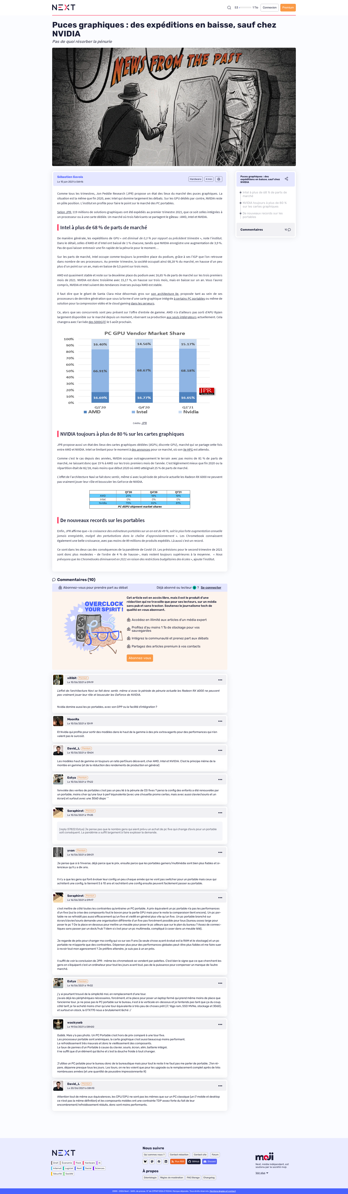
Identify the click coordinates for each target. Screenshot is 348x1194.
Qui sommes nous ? (154, 1154)
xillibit (72, 678)
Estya (71, 777)
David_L (73, 748)
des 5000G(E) (97, 322)
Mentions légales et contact (223, 1191)
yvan (71, 850)
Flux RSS (179, 1161)
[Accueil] (63, 7)
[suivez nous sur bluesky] (145, 1161)
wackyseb (74, 1022)
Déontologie (150, 1177)
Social (88, 1168)
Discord (212, 1161)
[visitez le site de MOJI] (264, 1159)
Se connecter (211, 587)
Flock (78, 1163)
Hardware (90, 1163)
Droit (55, 1163)
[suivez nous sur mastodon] (152, 1161)
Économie (67, 1163)
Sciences (100, 1168)
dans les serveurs (142, 303)
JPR (144, 423)
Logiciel (69, 1168)
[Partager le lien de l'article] (286, 179)
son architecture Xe (164, 294)
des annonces (141, 449)
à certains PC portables (189, 298)
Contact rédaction (179, 1154)
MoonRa (73, 719)
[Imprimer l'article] (218, 179)
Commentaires (251, 229)
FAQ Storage (193, 1177)
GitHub (195, 1161)
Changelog (209, 1177)
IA (99, 1163)
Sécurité (57, 1173)
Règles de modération (171, 1177)
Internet (57, 1168)
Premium (288, 7)
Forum (215, 1154)
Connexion (270, 7)
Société (69, 1173)
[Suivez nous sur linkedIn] (166, 1161)
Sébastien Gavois (70, 177)
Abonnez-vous (140, 658)
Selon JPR (64, 212)
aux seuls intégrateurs (182, 317)
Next (79, 1168)
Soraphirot (75, 811)
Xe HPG (188, 449)
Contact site (200, 1154)
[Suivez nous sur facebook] (159, 1161)
